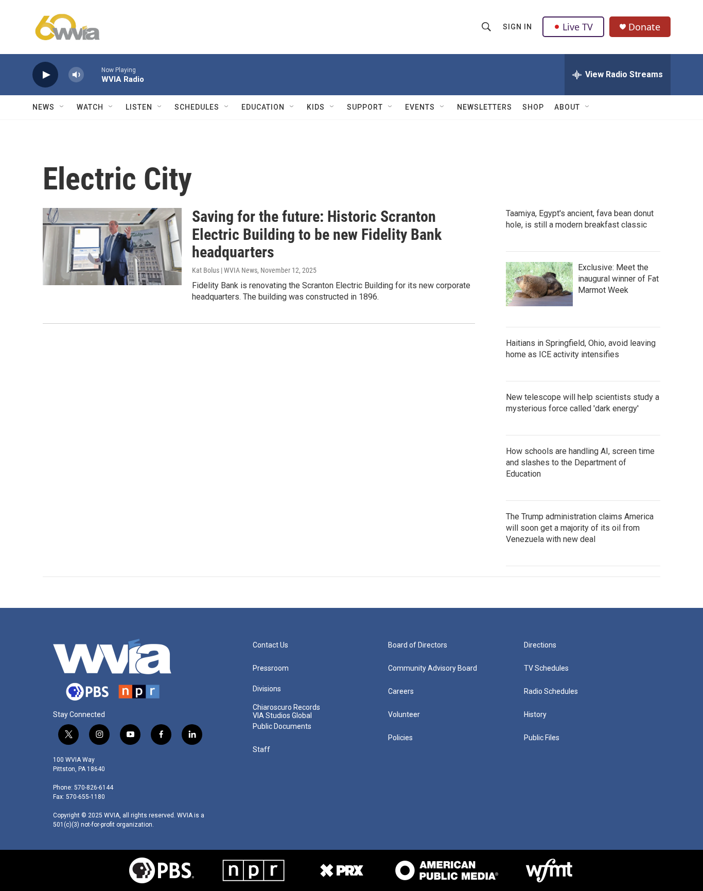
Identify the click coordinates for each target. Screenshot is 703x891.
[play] (45, 75)
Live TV (578, 27)
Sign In (517, 27)
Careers (401, 691)
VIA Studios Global (282, 716)
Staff (261, 750)
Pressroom (271, 668)
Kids (316, 107)
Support (365, 107)
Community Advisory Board (432, 668)
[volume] (76, 74)
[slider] (92, 74)
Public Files (541, 738)
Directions (540, 645)
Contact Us (270, 645)
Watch (90, 107)
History (535, 715)
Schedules (196, 107)
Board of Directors (417, 645)
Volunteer (404, 715)
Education (263, 107)
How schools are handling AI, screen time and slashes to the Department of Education (580, 462)
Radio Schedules (551, 691)
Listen (139, 107)
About (567, 107)
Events (420, 107)
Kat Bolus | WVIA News (224, 270)
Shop (533, 107)
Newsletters (484, 107)
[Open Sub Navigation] (62, 107)
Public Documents (282, 726)
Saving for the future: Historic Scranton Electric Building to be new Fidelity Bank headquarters (317, 234)
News (43, 107)
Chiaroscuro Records (286, 707)
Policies (400, 738)
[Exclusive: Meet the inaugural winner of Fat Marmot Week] (539, 284)
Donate (644, 27)
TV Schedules (546, 668)
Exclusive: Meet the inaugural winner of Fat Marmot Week (618, 279)
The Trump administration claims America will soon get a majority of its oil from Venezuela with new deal (580, 528)
